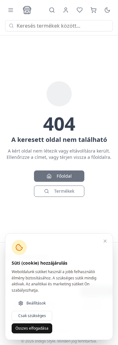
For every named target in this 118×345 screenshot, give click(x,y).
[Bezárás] (105, 241)
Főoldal (64, 176)
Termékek (64, 191)
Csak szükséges (32, 315)
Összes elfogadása (31, 328)
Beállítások (36, 303)
